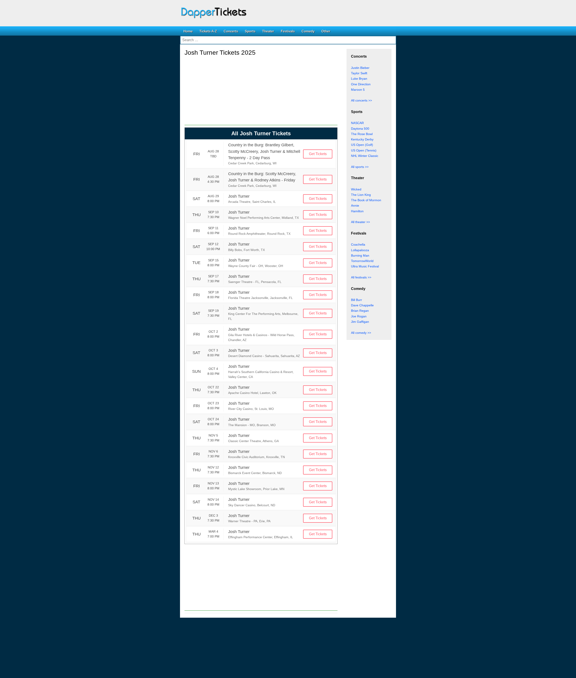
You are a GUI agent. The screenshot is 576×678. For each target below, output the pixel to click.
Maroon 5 (358, 89)
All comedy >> (361, 332)
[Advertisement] (261, 93)
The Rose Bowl (362, 134)
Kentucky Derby (362, 139)
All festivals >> (361, 277)
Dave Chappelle (362, 305)
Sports (250, 31)
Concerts (231, 31)
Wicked (356, 189)
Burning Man (360, 255)
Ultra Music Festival (365, 266)
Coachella (358, 244)
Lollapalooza (360, 250)
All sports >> (360, 167)
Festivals (288, 31)
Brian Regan (360, 310)
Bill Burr (356, 300)
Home (188, 31)
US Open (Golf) (362, 145)
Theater (268, 31)
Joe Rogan (359, 316)
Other (325, 31)
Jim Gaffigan (360, 321)
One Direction (361, 84)
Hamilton (357, 211)
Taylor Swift (359, 73)
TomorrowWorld (362, 261)
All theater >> (360, 222)
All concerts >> (361, 100)
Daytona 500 (360, 128)
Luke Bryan (359, 78)
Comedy (308, 31)
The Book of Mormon (366, 200)
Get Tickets (318, 154)
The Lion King (361, 195)
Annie (355, 205)
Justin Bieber (360, 68)
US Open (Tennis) (363, 150)
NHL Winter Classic (364, 156)
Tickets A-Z (208, 31)
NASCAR (357, 123)
